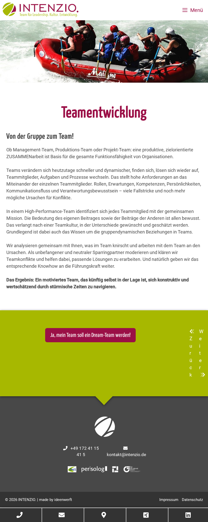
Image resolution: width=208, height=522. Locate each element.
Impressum (168, 499)
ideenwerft (63, 499)
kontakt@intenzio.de (126, 454)
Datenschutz (192, 499)
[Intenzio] (40, 10)
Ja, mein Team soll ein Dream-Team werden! (90, 335)
